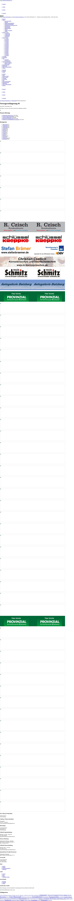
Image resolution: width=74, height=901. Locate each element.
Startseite (4, 18)
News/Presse (4, 57)
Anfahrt (6, 31)
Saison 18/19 (49, 898)
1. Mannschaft (7, 33)
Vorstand (6, 22)
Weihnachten (50, 900)
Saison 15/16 (30, 898)
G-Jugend (4, 136)
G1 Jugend (7, 54)
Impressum (4, 869)
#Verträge (29, 895)
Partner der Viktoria (8, 62)
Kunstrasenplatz (5, 138)
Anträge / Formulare (8, 30)
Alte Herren (7, 36)
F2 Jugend (6, 51)
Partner (3, 875)
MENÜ (1, 15)
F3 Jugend (6, 52)
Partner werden (7, 63)
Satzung (6, 29)
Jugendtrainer (46, 897)
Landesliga (61, 897)
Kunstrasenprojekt (5, 64)
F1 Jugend (6, 50)
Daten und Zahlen (8, 21)
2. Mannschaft (7, 34)
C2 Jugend (7, 42)
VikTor (39, 900)
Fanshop (3, 68)
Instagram (4, 69)
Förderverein (4, 65)
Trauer (29, 900)
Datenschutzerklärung (6, 868)
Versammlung (34, 900)
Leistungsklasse (68, 897)
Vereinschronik (7, 27)
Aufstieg (65, 895)
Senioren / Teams (5, 32)
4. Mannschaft (5, 127)
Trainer (22, 900)
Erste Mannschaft (15, 897)
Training (26, 900)
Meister (1, 898)
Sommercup (2, 900)
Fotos (3, 58)
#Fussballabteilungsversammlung (7, 895)
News (3, 874)
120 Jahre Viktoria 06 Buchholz (8, 116)
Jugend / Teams (5, 37)
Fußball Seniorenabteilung (9, 23)
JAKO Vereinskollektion (6, 66)
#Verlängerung (26, 895)
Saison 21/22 (69, 898)
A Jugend (55, 895)
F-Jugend (4, 134)
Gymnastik (4, 56)
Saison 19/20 (56, 898)
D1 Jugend (7, 45)
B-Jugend (4, 130)
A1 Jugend (7, 38)
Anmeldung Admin (5, 877)
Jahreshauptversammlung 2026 (8, 118)
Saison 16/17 (35, 898)
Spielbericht (8, 900)
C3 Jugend (7, 44)
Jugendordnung (7, 26)
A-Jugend (4, 128)
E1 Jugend (6, 47)
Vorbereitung (44, 900)
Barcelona (69, 895)
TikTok (3, 72)
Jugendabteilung (37, 897)
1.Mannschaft (4, 124)
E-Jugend (4, 133)
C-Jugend (4, 131)
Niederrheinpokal (15, 898)
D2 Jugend (7, 46)
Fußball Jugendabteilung (9, 24)
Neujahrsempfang (7, 898)
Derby (8, 897)
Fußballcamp (24, 897)
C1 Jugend (7, 41)
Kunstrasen (7, 59)
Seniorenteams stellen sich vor (7, 115)
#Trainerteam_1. (22, 895)
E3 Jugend (6, 49)
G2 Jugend (7, 55)
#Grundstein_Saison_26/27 (15, 895)
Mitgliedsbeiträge (8, 28)
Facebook (4, 71)
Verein (3, 20)
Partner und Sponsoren (6, 61)
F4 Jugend (6, 53)
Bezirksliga (3, 897)
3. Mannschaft (7, 35)
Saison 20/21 (63, 898)
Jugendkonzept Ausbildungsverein (11, 25)
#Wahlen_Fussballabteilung (35, 895)
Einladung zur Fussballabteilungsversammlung (10, 119)
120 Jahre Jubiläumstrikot (7, 117)
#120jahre (1, 895)
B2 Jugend (7, 40)
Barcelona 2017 (7, 60)
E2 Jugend (6, 48)
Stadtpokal (14, 900)
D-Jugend (4, 132)
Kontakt (3, 867)
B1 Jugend (7, 39)
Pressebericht (23, 898)
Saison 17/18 (42, 898)
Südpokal (18, 900)
